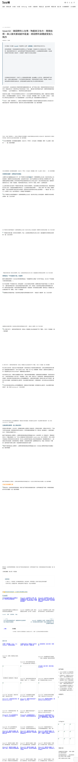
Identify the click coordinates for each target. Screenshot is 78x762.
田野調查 (12, 614)
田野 (8, 614)
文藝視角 (35, 6)
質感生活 (41, 6)
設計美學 (47, 6)
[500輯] (6, 2)
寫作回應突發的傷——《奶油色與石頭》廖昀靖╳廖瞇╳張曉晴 (66, 755)
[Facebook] (65, 2)
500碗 (29, 6)
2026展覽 (73, 6)
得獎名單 (8, 6)
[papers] (70, 2)
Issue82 (4, 614)
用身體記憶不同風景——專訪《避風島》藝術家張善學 (66, 752)
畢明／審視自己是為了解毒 (64, 758)
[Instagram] (67, 2)
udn (3, 27)
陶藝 (16, 614)
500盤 (14, 6)
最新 (3, 6)
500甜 (18, 6)
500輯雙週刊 (65, 6)
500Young (24, 6)
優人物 (59, 6)
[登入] (72, 2)
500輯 (5, 27)
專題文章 (53, 6)
